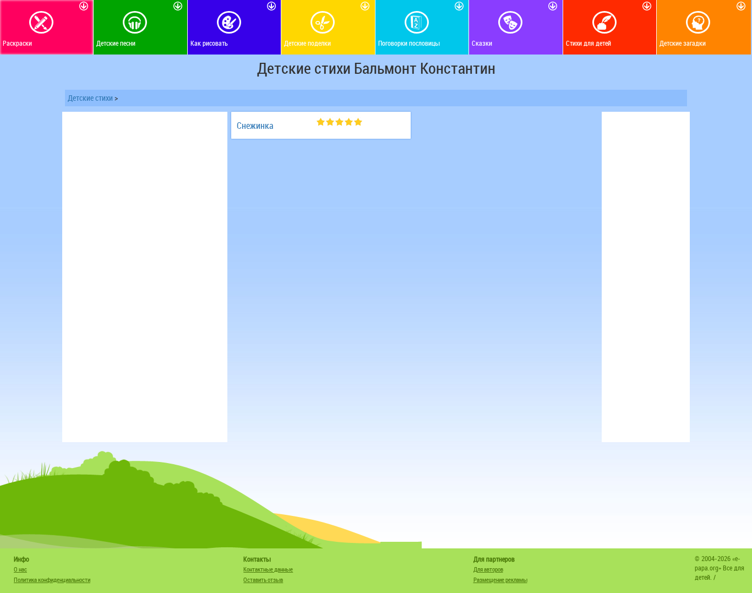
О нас (20, 569)
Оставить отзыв (263, 579)
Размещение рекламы (500, 579)
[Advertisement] (144, 277)
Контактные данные (268, 569)
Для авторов (488, 569)
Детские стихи (90, 98)
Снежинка (255, 125)
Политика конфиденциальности (52, 579)
